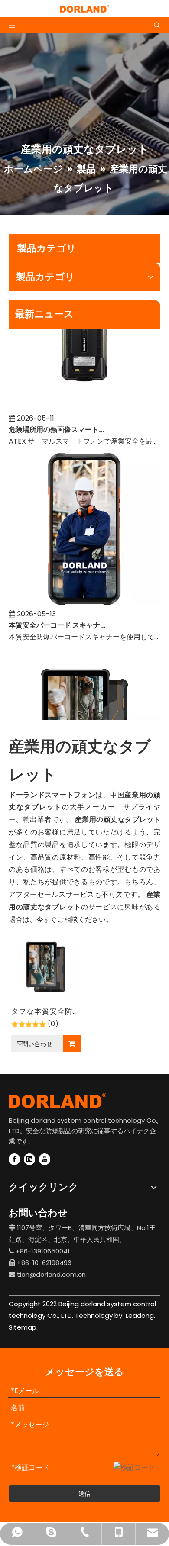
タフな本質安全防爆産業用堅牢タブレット (45, 1012)
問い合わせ (37, 1043)
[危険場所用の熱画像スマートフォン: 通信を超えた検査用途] (84, 402)
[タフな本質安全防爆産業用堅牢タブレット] (45, 967)
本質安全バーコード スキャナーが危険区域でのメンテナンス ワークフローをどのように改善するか (58, 620)
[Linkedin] (29, 1159)
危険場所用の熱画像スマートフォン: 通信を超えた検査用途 (58, 425)
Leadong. (139, 1315)
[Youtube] (44, 1159)
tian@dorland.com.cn (51, 1274)
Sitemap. (23, 1327)
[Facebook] (14, 1159)
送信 (84, 1493)
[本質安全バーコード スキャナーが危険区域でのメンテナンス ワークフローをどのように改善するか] (84, 597)
